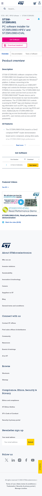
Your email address (8, 437)
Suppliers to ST (7, 292)
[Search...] (4, 8)
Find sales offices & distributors (14, 329)
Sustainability (7, 273)
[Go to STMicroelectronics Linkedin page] (13, 460)
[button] (2, 3)
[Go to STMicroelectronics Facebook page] (26, 460)
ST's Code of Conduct (10, 413)
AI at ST (5, 356)
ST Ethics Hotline (8, 407)
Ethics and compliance (10, 400)
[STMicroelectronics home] (21, 3)
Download (30, 159)
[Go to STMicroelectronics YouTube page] (33, 460)
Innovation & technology (11, 279)
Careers (5, 286)
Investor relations (8, 266)
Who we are (6, 260)
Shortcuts (5, 373)
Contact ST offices (9, 323)
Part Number (14, 159)
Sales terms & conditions (26, 484)
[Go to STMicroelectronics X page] (7, 460)
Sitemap (5, 380)
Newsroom (6, 343)
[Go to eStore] (35, 3)
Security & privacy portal (11, 420)
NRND (28, 19)
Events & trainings (9, 349)
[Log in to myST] (39, 3)
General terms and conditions (13, 306)
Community (6, 336)
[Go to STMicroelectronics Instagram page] (20, 460)
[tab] (5, 53)
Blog (4, 299)
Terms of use (11, 484)
